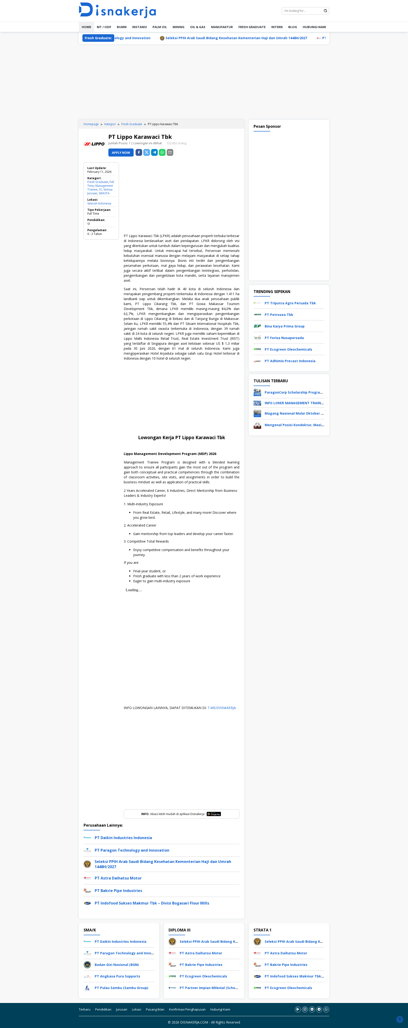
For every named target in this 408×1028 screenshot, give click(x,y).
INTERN (277, 27)
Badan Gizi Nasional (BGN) (117, 964)
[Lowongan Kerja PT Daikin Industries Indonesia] (87, 941)
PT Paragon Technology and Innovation (132, 850)
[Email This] (170, 152)
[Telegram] (154, 152)
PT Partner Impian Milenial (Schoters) (211, 988)
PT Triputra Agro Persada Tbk (290, 303)
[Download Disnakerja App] (298, 1009)
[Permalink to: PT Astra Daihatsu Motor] (87, 877)
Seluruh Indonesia (99, 203)
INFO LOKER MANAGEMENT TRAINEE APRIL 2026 (304, 403)
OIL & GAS (197, 27)
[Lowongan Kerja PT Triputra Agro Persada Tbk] (257, 302)
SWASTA (104, 193)
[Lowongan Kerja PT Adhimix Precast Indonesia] (257, 360)
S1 (100, 189)
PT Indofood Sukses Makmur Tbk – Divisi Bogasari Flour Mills (152, 903)
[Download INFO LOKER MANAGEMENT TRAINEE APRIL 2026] (257, 402)
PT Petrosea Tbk (279, 314)
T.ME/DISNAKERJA (222, 707)
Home (86, 27)
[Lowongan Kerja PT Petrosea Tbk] (257, 314)
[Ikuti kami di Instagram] (305, 1009)
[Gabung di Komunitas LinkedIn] (312, 1009)
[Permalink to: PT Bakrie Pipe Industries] (87, 890)
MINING (178, 27)
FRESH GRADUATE (252, 27)
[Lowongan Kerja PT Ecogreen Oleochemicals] (257, 349)
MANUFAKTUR (222, 27)
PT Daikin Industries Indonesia (123, 837)
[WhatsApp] (162, 152)
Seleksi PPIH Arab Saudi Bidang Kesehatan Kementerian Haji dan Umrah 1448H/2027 (207, 38)
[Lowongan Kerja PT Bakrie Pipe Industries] (172, 964)
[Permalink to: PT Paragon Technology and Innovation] (87, 850)
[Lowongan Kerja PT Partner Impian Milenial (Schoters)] (172, 987)
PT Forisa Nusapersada (284, 338)
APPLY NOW (121, 152)
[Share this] (139, 152)
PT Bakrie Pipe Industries (118, 890)
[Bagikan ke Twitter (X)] (146, 152)
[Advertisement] (204, 82)
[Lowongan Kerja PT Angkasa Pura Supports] (87, 975)
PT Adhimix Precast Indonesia (290, 361)
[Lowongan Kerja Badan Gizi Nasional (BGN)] (87, 964)
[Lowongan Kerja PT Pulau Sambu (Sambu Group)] (87, 987)
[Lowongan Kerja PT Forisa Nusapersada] (257, 337)
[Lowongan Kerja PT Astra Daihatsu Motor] (172, 952)
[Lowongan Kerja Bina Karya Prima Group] (257, 325)
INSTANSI (139, 27)
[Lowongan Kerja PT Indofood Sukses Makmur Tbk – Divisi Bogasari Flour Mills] (257, 975)
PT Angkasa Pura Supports (117, 976)
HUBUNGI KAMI (314, 27)
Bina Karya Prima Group (285, 326)
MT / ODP (104, 27)
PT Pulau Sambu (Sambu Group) (121, 988)
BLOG (292, 27)
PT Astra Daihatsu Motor (314, 38)
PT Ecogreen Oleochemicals (288, 349)
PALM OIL (160, 27)
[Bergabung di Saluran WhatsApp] (326, 1009)
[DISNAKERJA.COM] (120, 10)
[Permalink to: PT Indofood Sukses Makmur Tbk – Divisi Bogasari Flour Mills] (87, 903)
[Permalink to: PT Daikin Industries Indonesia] (87, 837)
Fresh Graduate (97, 182)
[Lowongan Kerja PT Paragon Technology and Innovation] (87, 952)
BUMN (122, 27)
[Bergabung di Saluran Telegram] (319, 1009)
